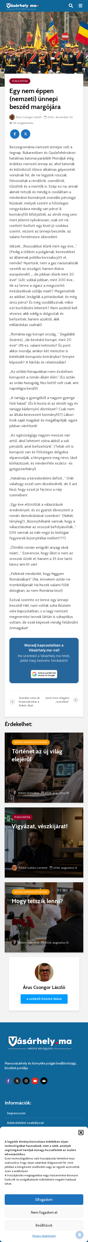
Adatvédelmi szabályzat (25, 1123)
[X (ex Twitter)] (17, 1080)
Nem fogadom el (44, 1212)
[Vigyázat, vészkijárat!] (44, 842)
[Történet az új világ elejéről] (44, 767)
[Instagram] (26, 1080)
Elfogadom (44, 1200)
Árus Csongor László (29, 117)
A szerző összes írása (44, 999)
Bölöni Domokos (28, 793)
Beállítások (44, 1225)
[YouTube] (34, 1080)
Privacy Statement (44, 1236)
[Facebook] (8, 1080)
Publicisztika (20, 81)
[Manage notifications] (79, 1234)
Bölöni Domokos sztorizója (30, 742)
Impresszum (16, 1113)
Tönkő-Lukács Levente (32, 867)
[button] (81, 1132)
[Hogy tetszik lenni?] (44, 917)
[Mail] (43, 1080)
